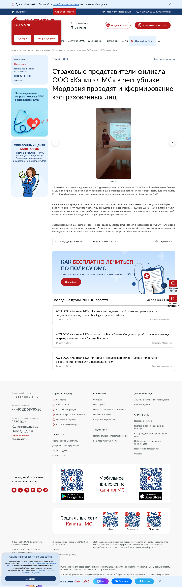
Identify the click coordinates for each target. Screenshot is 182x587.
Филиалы (97, 399)
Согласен (30, 578)
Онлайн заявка (59, 455)
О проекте (61, 399)
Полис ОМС (58, 434)
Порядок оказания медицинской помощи (149, 427)
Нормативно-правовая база (147, 448)
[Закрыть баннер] (170, 4)
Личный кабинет (145, 41)
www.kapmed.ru (149, 547)
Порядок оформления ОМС (65, 441)
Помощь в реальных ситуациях (70, 414)
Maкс (110, 529)
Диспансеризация (143, 393)
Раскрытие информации (104, 419)
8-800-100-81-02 (25, 397)
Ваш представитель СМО (105, 441)
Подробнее (71, 281)
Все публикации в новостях (161, 299)
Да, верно (23, 38)
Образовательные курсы (67, 424)
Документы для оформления (65, 445)
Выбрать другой (46, 38)
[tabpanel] (113, 143)
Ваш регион (21, 12)
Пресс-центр (20, 64)
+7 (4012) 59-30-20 (26, 409)
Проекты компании (23, 76)
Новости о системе (143, 421)
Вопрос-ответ (62, 404)
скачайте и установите (66, 4)
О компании (95, 40)
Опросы (138, 453)
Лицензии (18, 80)
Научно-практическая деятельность (24, 69)
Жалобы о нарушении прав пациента (151, 399)
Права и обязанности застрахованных (110, 436)
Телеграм (154, 529)
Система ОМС (76, 40)
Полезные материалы (66, 419)
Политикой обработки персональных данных (38, 571)
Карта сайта (58, 549)
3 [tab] (52, 180)
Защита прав (100, 429)
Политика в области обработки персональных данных (26, 550)
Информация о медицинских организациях (147, 442)
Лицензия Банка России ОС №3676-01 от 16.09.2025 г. (70, 543)
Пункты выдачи (59, 450)
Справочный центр (117, 40)
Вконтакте (132, 529)
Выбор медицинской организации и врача (150, 434)
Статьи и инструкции (66, 409)
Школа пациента (142, 404)
